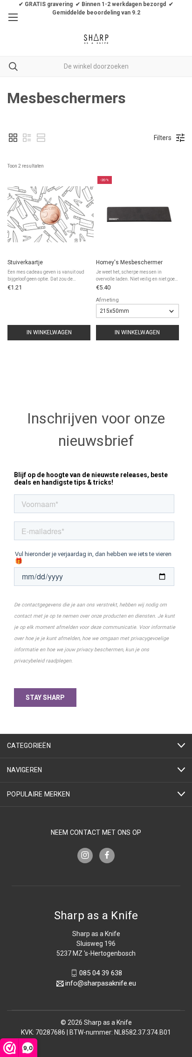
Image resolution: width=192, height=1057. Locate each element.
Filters (162, 137)
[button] (13, 137)
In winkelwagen (49, 332)
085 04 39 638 (100, 973)
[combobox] (96, 66)
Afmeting (107, 300)
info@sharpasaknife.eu (100, 983)
